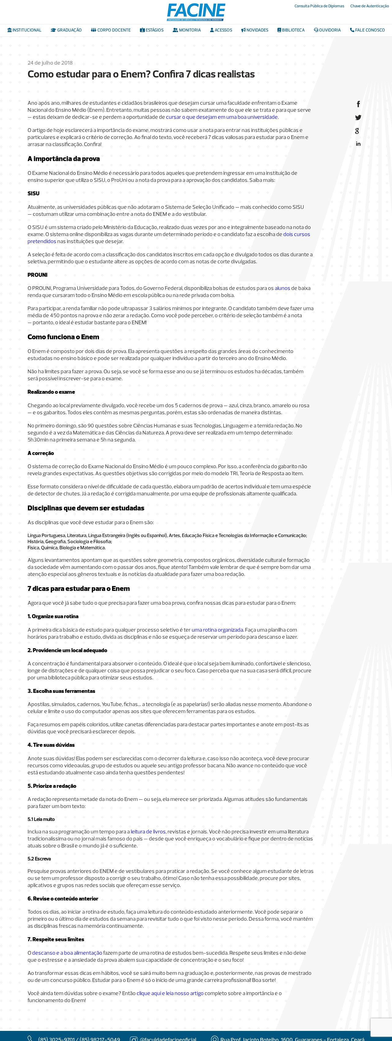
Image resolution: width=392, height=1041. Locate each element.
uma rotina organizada (217, 630)
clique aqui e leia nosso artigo (170, 994)
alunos (282, 288)
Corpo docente (113, 30)
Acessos (223, 30)
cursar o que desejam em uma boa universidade (222, 117)
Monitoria (189, 30)
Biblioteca (293, 30)
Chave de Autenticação (369, 6)
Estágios (154, 30)
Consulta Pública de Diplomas (319, 6)
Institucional (27, 30)
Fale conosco (369, 30)
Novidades (257, 30)
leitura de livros (148, 832)
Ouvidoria (329, 30)
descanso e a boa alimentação (67, 953)
